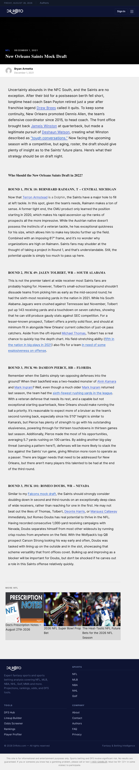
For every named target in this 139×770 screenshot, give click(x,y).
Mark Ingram (23, 387)
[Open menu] (132, 11)
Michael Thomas (74, 333)
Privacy (77, 734)
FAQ (74, 729)
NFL (7, 50)
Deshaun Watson (56, 132)
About (76, 712)
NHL (75, 690)
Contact (77, 718)
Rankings (9, 729)
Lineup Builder (13, 718)
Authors (44, 2)
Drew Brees (46, 108)
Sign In (121, 11)
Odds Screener (13, 723)
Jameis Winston (44, 126)
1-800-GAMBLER (98, 762)
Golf (74, 696)
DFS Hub (9, 712)
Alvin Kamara (106, 381)
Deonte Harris (74, 511)
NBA (75, 685)
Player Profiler (13, 734)
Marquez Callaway (104, 511)
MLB (75, 679)
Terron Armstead (35, 197)
